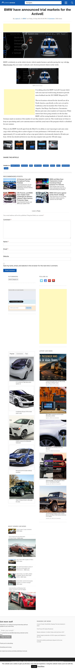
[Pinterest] (49, 280)
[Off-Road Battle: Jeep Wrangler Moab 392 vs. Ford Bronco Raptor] (53, 466)
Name (6, 242)
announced (24, 165)
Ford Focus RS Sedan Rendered (45, 629)
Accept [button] (34, 666)
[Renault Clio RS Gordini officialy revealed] (21, 457)
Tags (26, 353)
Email (5, 249)
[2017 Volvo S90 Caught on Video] (12, 561)
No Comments (55, 384)
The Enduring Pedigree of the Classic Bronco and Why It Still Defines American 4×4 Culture (56, 515)
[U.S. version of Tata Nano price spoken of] (21, 368)
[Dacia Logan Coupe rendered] (12, 531)
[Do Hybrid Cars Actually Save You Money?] (53, 433)
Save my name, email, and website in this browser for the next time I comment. (30, 266)
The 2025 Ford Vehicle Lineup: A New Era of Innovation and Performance (24, 568)
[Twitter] (41, 280)
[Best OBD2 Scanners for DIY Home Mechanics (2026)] (53, 400)
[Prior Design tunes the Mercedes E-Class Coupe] (22, 547)
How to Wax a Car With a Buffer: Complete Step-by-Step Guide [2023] (24, 575)
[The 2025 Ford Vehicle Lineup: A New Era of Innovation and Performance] (12, 568)
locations (45, 165)
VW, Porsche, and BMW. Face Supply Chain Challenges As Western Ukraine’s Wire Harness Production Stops (25, 196)
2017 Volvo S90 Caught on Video (24, 559)
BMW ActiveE (38, 165)
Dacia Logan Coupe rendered (23, 529)
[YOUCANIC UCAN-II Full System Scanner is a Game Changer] (12, 582)
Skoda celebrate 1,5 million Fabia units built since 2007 (50, 632)
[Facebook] (45, 280)
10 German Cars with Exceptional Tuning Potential (24, 181)
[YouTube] (53, 280)
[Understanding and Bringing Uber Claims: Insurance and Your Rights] (22, 601)
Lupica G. (17, 18)
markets (53, 165)
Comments (20, 353)
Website (6, 256)
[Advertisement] (36, 28)
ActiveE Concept (15, 165)
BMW (24, 18)
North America (65, 165)
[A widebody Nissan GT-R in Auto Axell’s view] (21, 398)
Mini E (58, 165)
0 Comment (51, 18)
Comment (7, 220)
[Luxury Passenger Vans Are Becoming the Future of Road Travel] (53, 367)
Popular (12, 353)
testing (6, 168)
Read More (40, 666)
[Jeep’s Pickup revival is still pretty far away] (21, 486)
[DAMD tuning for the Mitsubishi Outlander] (21, 427)
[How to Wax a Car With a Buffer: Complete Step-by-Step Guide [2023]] (12, 575)
